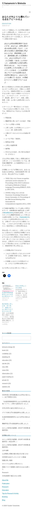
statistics (5, 387)
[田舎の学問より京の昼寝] (22, 293)
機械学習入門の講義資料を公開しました (15, 423)
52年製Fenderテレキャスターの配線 (14, 457)
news (4, 370)
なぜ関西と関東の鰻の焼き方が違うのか (15, 454)
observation (6, 373)
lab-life (4, 363)
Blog (3, 500)
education (6, 23)
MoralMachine (8, 212)
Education (5, 490)
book (3, 350)
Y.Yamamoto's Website (14, 3)
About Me (5, 480)
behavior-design (7, 347)
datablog (5, 357)
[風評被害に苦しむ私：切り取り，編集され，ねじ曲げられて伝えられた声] (9, 314)
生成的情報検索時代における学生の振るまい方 (7, 294)
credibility (5, 353)
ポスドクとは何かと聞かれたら (12, 463)
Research (5, 472)
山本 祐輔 (5, 450)
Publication (5, 483)
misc (3, 367)
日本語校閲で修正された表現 (11, 476)
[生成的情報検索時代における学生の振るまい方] (8, 288)
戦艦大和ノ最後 (7, 460)
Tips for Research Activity (10, 493)
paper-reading (6, 377)
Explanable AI (24, 217)
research (5, 383)
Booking (5, 497)
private (4, 380)
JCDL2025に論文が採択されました (13, 408)
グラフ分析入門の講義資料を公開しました (16, 412)
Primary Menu (30, 12)
